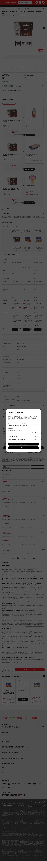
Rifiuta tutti (23, 447)
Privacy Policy (10, 430)
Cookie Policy (10, 428)
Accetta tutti (23, 444)
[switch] (35, 436)
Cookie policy (20, 430)
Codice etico (15, 430)
